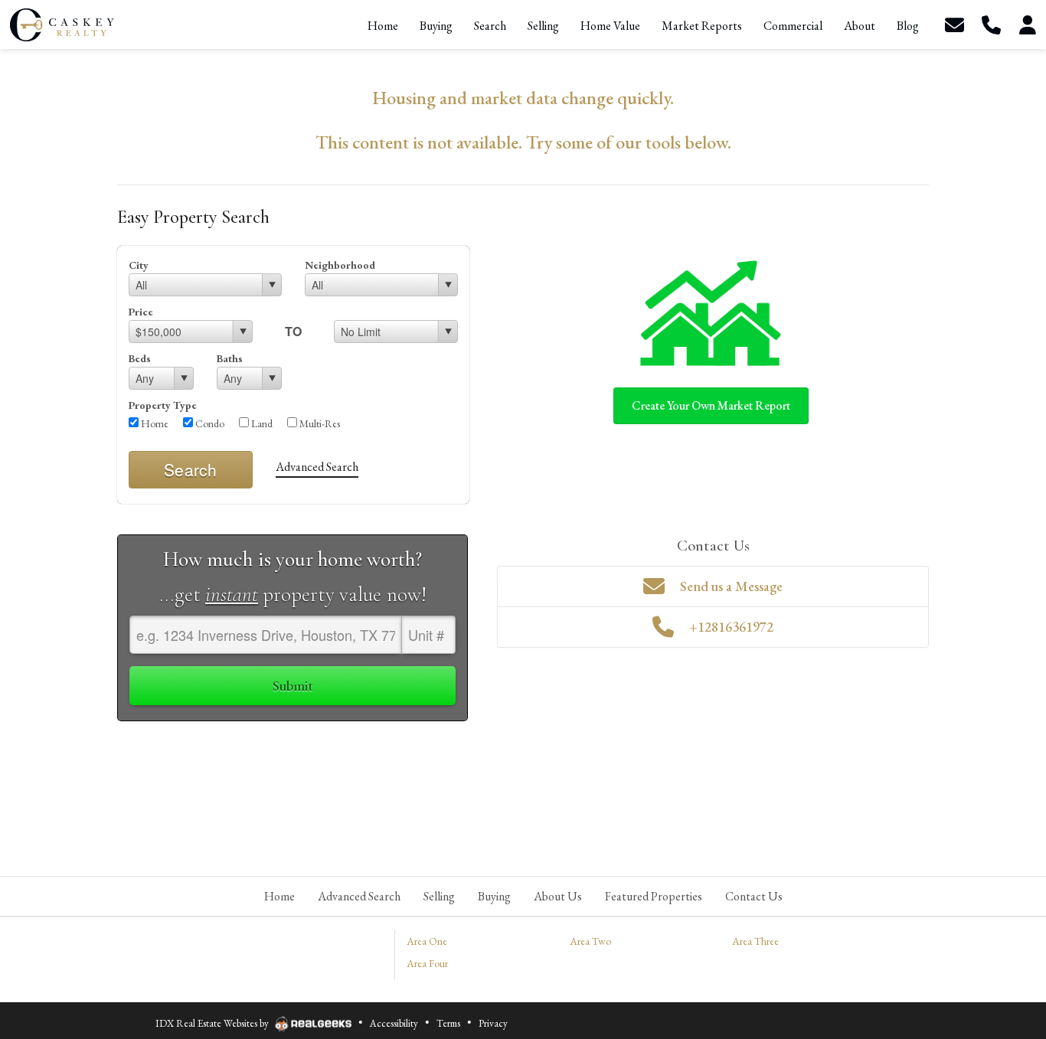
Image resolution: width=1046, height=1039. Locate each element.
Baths (230, 358)
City (139, 265)
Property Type (163, 405)
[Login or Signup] (1027, 24)
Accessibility (394, 1023)
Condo (208, 423)
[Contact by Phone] (990, 24)
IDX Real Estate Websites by (213, 1023)
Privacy (493, 1023)
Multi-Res (318, 423)
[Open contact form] (954, 24)
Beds (140, 358)
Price (141, 312)
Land (261, 423)
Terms (448, 1023)
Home (153, 423)
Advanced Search (317, 467)
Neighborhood (340, 265)
